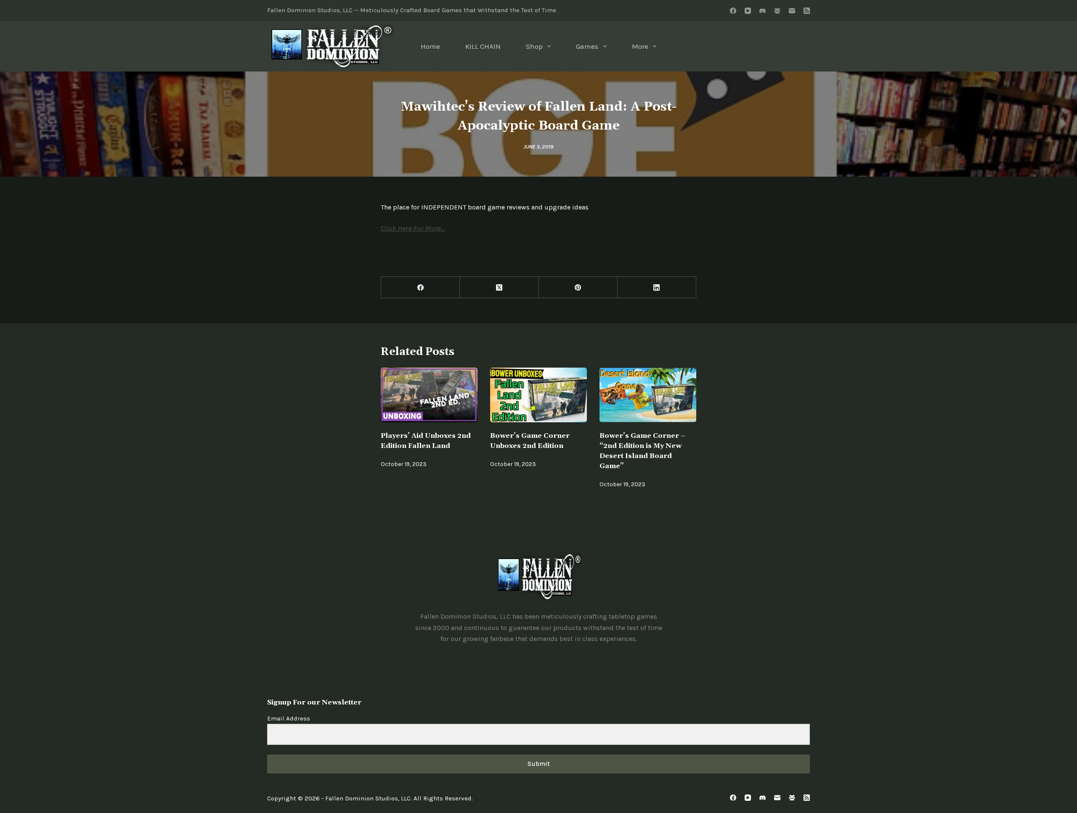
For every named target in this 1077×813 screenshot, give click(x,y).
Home (430, 46)
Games (587, 46)
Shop (534, 46)
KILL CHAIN (483, 46)
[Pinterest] (578, 287)
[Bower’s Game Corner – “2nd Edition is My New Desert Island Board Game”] (648, 395)
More (640, 46)
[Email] (792, 11)
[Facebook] (733, 11)
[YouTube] (748, 11)
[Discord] (762, 11)
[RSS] (807, 11)
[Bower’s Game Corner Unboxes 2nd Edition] (538, 395)
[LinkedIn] (657, 287)
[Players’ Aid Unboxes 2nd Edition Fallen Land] (429, 395)
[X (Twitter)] (499, 287)
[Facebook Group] (777, 11)
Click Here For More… (413, 228)
